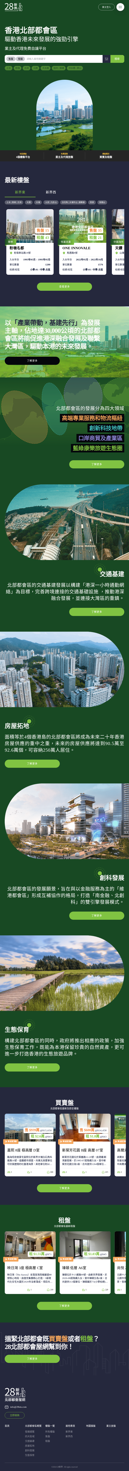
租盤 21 (43, 238)
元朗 (35, 68)
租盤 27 (95, 238)
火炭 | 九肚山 (51, 202)
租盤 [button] (20, 59)
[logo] (13, 7)
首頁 (7, 1426)
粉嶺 (17, 68)
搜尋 (117, 58)
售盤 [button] (10, 59)
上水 (8, 68)
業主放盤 (111, 1426)
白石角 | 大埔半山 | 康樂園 (73, 202)
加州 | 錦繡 (58, 68)
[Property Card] (43, 1145)
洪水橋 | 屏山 (75, 68)
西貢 (92, 202)
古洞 (26, 68)
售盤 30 (95, 230)
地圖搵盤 (90, 1426)
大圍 (29, 202)
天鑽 (82, 242)
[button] (106, 59)
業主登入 (106, 7)
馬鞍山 (102, 202)
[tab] (11, 59)
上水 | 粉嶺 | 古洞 (14, 202)
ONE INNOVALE (29, 242)
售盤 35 (43, 230)
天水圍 (45, 68)
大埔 (38, 202)
